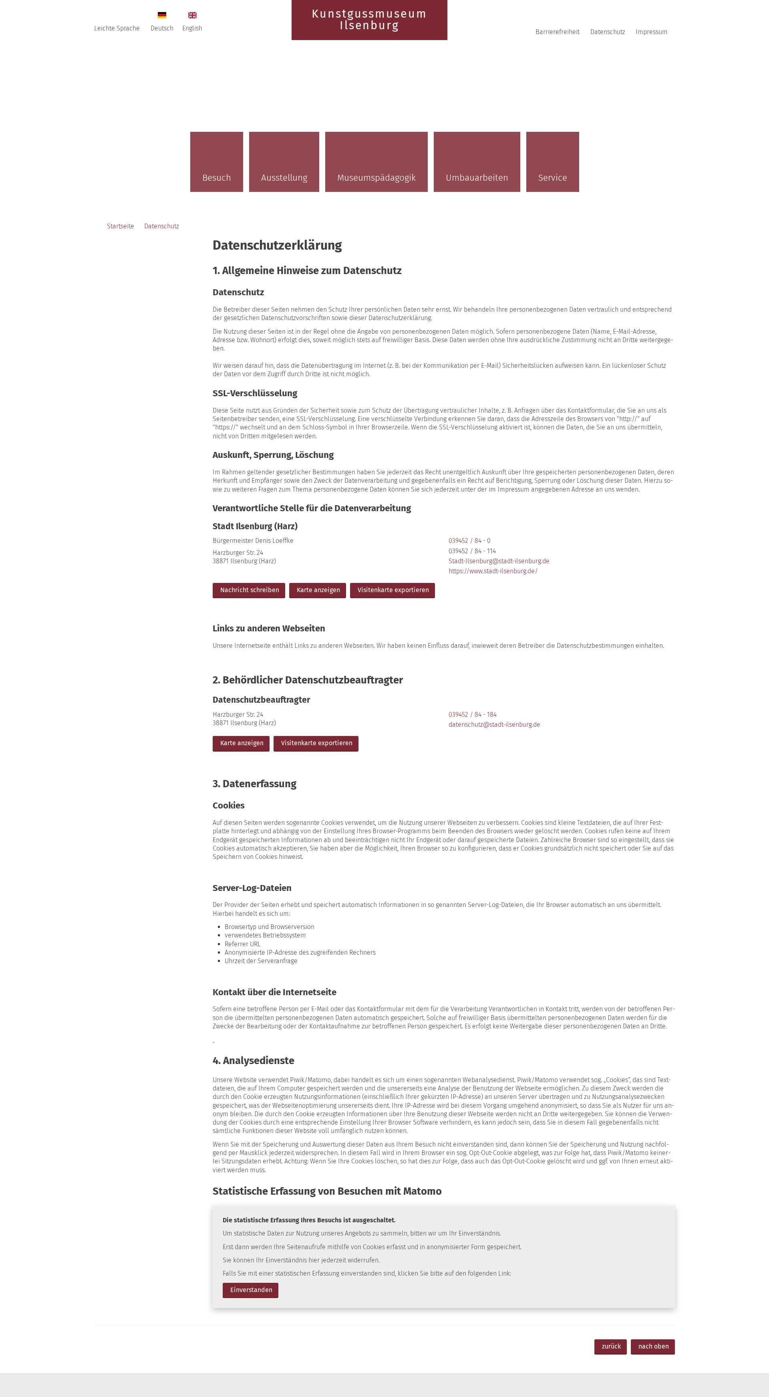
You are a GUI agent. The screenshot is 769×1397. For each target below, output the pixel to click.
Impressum (652, 32)
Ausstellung (284, 177)
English (192, 28)
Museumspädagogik (376, 177)
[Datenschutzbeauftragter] (444, 724)
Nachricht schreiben (249, 590)
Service (552, 177)
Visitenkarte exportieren (393, 590)
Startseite (120, 226)
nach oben (653, 1346)
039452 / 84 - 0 (469, 540)
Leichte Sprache (117, 28)
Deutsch (162, 28)
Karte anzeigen (318, 590)
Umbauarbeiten (477, 177)
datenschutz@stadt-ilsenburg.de (493, 724)
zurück (611, 1346)
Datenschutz (607, 32)
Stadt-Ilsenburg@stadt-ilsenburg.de (498, 561)
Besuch (216, 177)
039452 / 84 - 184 (472, 714)
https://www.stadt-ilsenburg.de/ (492, 571)
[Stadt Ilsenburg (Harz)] (444, 560)
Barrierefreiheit (557, 32)
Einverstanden (251, 1290)
